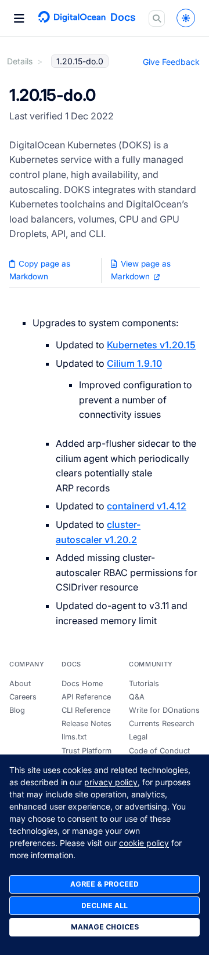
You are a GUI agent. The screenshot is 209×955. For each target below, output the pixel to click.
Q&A (137, 696)
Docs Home (82, 683)
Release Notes (86, 723)
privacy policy (111, 782)
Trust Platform (86, 750)
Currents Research (161, 723)
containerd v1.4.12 (146, 506)
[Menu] (19, 18)
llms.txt (74, 736)
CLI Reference (86, 710)
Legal (138, 736)
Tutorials (144, 683)
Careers (23, 696)
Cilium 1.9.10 (134, 363)
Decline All (104, 905)
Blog (17, 710)
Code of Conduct (159, 750)
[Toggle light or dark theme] (185, 18)
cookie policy (144, 843)
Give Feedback (171, 62)
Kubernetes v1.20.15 (151, 345)
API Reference (86, 696)
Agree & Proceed (104, 884)
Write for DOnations (164, 710)
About (20, 683)
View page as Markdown (140, 270)
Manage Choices (105, 927)
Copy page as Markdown (39, 270)
